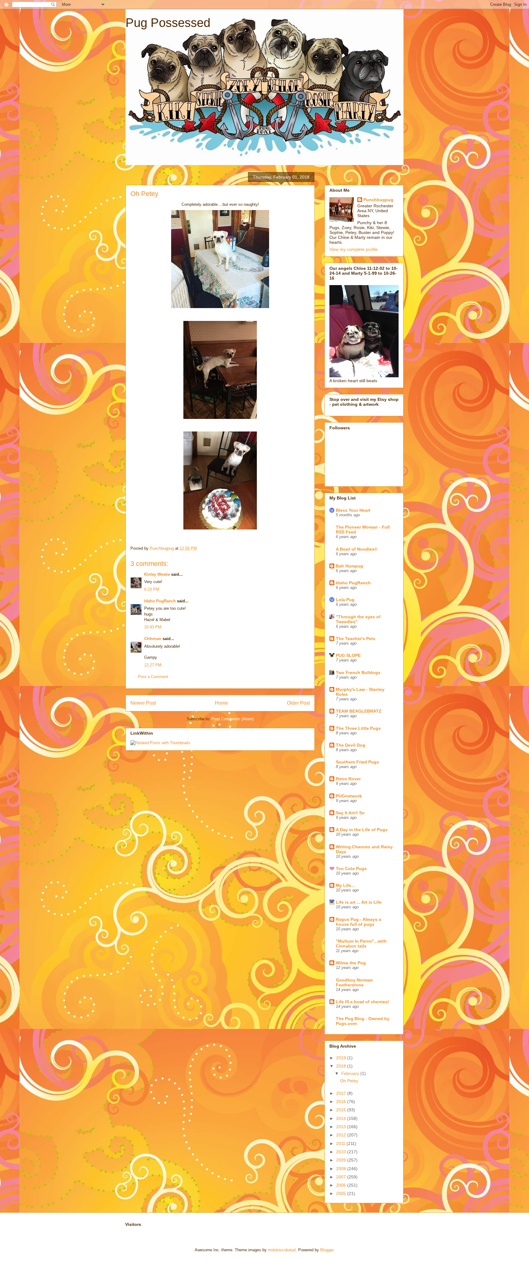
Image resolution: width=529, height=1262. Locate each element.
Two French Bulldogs (358, 672)
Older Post (298, 703)
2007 (341, 1176)
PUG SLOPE (348, 655)
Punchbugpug (378, 199)
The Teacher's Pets (355, 638)
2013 (341, 1126)
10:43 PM (152, 627)
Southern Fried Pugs (357, 761)
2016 (341, 1101)
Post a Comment (153, 676)
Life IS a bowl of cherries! (362, 1001)
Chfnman (152, 638)
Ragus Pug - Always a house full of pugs (358, 922)
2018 (341, 1066)
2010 (341, 1151)
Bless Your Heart (353, 510)
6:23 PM (151, 589)
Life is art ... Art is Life (358, 902)
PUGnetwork (349, 795)
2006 (341, 1185)
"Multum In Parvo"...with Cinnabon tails (361, 943)
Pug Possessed (168, 22)
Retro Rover (348, 778)
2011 (341, 1143)
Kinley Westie (157, 574)
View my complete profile (353, 249)
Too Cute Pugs (351, 868)
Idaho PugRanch (160, 601)
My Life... (345, 885)
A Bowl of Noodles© (356, 549)
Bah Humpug (349, 565)
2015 (341, 1109)
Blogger (326, 1250)
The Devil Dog (350, 745)
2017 (341, 1093)
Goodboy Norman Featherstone (354, 982)
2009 (341, 1160)
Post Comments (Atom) (232, 719)
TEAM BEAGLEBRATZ (358, 711)
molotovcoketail (282, 1250)
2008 (341, 1168)
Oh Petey (349, 1080)
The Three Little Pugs (358, 728)
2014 (341, 1118)
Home (221, 703)
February (350, 1073)
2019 (341, 1057)
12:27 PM (152, 665)
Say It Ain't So (350, 812)
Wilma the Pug (351, 962)
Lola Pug (345, 599)
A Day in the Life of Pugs (362, 829)
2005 (341, 1193)
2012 (341, 1134)
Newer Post (143, 703)
